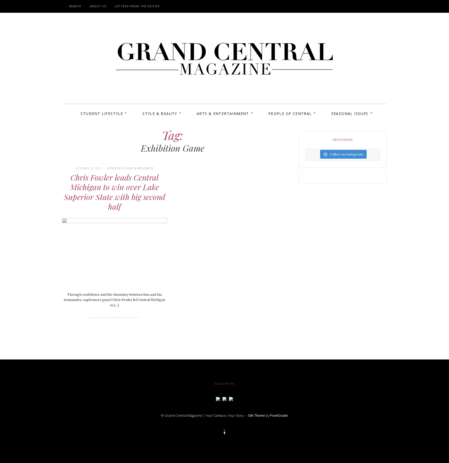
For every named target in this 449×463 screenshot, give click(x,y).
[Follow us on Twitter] (224, 398)
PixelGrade (279, 415)
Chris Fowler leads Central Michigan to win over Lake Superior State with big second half (114, 192)
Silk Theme (256, 415)
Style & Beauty (159, 113)
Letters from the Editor (137, 6)
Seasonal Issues (349, 113)
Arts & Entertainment (223, 113)
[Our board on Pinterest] (231, 398)
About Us (98, 6)
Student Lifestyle (102, 113)
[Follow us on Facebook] (218, 398)
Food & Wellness (140, 168)
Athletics (115, 168)
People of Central (290, 113)
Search (75, 6)
